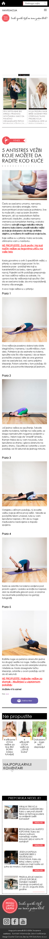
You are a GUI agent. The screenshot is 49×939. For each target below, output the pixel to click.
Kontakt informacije (21, 933)
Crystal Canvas (15, 936)
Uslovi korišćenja (38, 933)
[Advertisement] (24, 48)
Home (3, 3)
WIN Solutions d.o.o (38, 936)
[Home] (24, 906)
